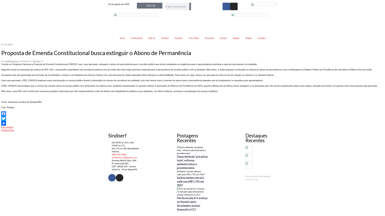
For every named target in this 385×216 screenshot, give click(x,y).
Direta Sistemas (264, 176)
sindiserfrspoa (11, 61)
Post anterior (7, 127)
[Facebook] (226, 6)
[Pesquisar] (190, 6)
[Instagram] (234, 6)
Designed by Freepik (251, 179)
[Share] (192, 123)
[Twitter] (192, 118)
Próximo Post (7, 130)
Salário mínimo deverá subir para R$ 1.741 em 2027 (190, 181)
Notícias (36, 61)
